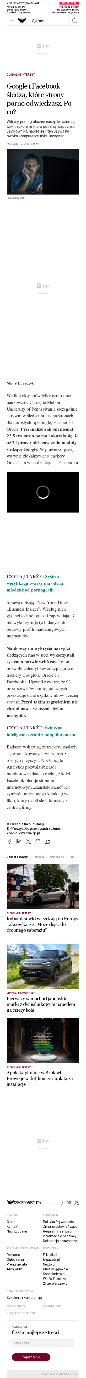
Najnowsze (57, 857)
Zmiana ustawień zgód (60, 1226)
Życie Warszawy (55, 1283)
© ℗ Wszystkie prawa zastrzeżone (33, 829)
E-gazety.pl (51, 1259)
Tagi (71, 857)
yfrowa (39, 20)
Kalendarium (52, 1305)
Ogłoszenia (15, 1259)
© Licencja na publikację (26, 824)
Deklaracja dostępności (60, 1241)
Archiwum (14, 1269)
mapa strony (16, 1305)
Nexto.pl (49, 1264)
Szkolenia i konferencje (24, 1298)
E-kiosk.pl (50, 1255)
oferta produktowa (21, 1313)
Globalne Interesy (21, 74)
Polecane (38, 857)
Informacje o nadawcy (59, 1236)
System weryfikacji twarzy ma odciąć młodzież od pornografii (35, 583)
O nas (11, 1222)
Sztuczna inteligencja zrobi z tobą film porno (41, 730)
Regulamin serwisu (57, 1231)
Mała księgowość (56, 1269)
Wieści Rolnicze (54, 1279)
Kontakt (12, 1226)
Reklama (13, 1255)
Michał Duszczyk (20, 383)
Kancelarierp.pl (54, 1274)
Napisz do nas (17, 1231)
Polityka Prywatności (58, 1222)
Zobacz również (17, 857)
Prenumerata (17, 1264)
